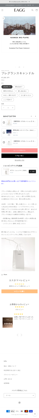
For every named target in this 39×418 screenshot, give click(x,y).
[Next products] (35, 116)
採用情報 (6, 383)
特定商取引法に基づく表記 (12, 370)
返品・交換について (10, 366)
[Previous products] (31, 116)
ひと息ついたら (26, 95)
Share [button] (5, 275)
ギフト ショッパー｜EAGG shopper (19, 170)
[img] (19, 307)
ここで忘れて (7, 100)
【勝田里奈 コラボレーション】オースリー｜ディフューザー (24, 121)
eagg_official (16, 414)
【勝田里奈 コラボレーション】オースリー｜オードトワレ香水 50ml (24, 141)
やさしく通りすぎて (9, 95)
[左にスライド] (15, 67)
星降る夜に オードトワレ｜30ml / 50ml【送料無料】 (24, 130)
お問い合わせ (8, 379)
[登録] (33, 395)
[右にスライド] (24, 67)
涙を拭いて (7, 87)
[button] (2, 10)
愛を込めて (18, 87)
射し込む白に (22, 91)
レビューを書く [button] (19, 291)
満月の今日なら (8, 91)
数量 (2, 104)
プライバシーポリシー (11, 375)
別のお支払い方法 (19, 160)
